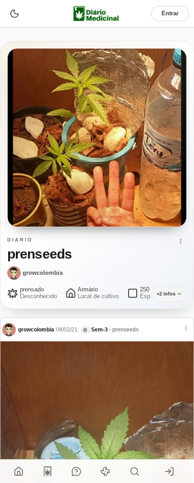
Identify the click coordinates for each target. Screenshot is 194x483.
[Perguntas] (76, 471)
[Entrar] (169, 471)
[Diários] (47, 471)
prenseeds (125, 329)
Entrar (170, 13)
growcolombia (43, 272)
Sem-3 (99, 329)
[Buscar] (134, 471)
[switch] (14, 13)
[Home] (19, 471)
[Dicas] (105, 471)
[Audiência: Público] (85, 329)
